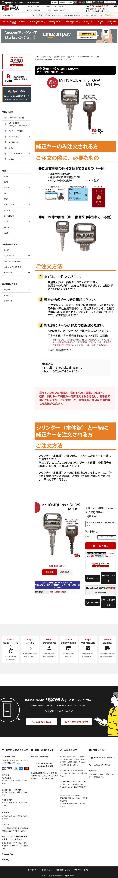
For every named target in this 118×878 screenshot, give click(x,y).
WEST (6, 193)
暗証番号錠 (8, 272)
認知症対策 (8, 301)
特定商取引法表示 (63, 870)
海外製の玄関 (14, 142)
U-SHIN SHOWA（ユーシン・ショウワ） (88, 57)
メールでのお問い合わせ (101, 757)
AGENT (7, 233)
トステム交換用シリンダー (55, 15)
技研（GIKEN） (9, 216)
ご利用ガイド (32, 870)
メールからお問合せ (108, 602)
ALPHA (6, 187)
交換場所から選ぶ (54, 22)
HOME (37, 57)
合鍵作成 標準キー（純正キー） (64, 57)
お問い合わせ (111, 22)
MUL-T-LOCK (9, 204)
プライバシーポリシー (82, 870)
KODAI (6, 221)
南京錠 (6, 295)
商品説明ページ (93, 578)
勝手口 (11, 159)
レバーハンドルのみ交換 (12, 267)
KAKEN (6, 227)
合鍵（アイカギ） (46, 57)
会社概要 (100, 22)
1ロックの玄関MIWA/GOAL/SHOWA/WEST (20, 124)
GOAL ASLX (94, 15)
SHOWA (7, 210)
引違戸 (11, 148)
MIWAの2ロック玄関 (16, 118)
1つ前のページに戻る (108, 578)
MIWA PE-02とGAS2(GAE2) (72, 15)
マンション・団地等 (15, 153)
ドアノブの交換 (9, 255)
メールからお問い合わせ (76, 721)
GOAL (6, 182)
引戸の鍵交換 (85, 15)
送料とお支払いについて (12, 846)
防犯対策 (7, 290)
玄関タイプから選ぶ (36, 22)
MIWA (6, 176)
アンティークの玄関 (16, 131)
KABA (6, 199)
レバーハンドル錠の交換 (12, 261)
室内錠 (6, 250)
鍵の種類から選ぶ (72, 22)
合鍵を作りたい (88, 22)
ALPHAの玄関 (14, 136)
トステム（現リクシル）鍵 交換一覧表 (14, 22)
